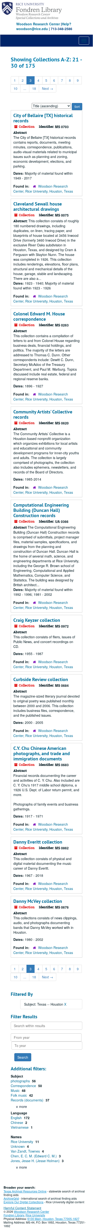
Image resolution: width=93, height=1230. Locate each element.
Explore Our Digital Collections (23, 1202)
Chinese (17, 1122)
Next (47, 88)
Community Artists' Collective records (42, 414)
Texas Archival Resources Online (25, 1191)
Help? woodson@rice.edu (43, 26)
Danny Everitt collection (37, 842)
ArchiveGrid (11, 1198)
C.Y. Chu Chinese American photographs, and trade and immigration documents (41, 753)
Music (16, 1090)
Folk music (19, 1095)
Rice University (22, 1141)
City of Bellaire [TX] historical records (43, 118)
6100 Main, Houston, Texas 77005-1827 (53, 1219)
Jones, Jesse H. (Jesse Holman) (36, 1160)
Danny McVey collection (37, 901)
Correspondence (24, 1085)
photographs (21, 1080)
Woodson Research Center (38, 24)
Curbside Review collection (40, 679)
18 (34, 88)
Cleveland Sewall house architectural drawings (37, 206)
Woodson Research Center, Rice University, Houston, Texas (43, 189)
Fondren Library (14, 1215)
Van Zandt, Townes (26, 1151)
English (17, 1117)
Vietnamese (20, 1127)
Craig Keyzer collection (36, 620)
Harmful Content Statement (22, 1208)
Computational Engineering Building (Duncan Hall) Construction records (41, 510)
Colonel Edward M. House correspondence (39, 316)
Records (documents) (27, 1100)
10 (15, 88)
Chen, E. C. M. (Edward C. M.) (34, 1156)
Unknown (18, 1146)
